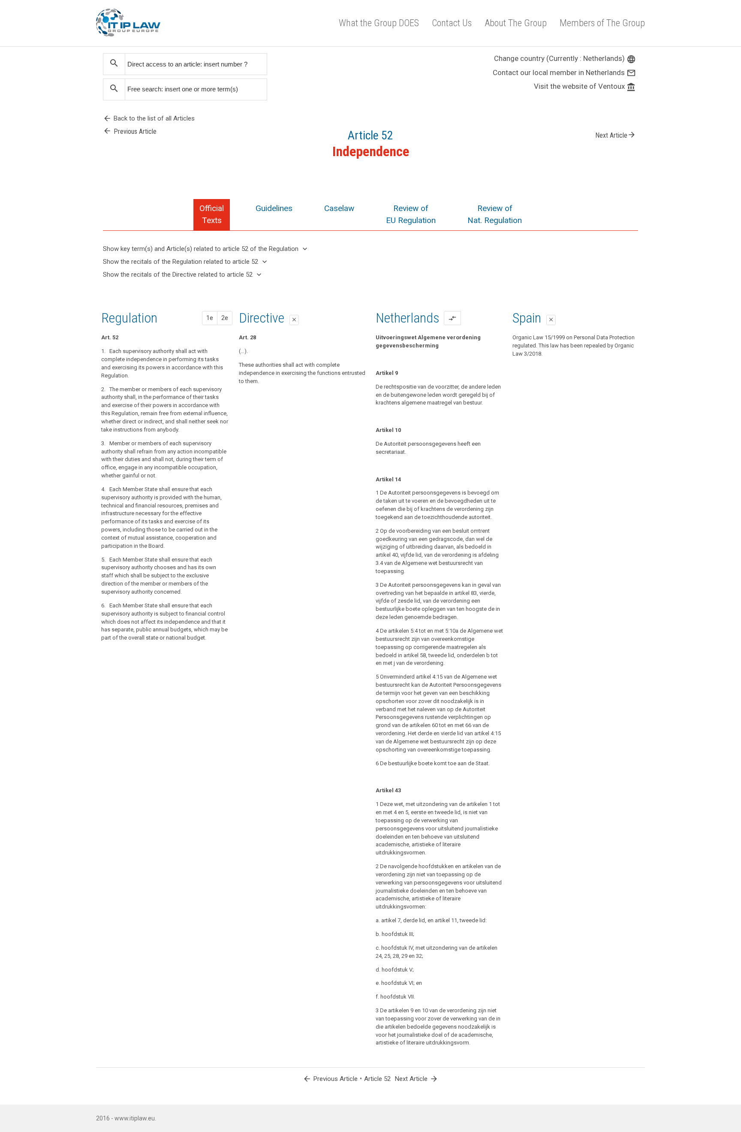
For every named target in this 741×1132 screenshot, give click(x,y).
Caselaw (339, 208)
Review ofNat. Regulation (494, 214)
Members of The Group (602, 23)
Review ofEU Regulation (411, 214)
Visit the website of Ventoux (585, 86)
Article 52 (377, 1079)
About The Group (516, 23)
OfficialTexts (211, 214)
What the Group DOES (379, 23)
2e (224, 318)
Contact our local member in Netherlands (564, 72)
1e (209, 318)
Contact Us (452, 23)
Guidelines (274, 208)
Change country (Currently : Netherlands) (565, 58)
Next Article (615, 134)
